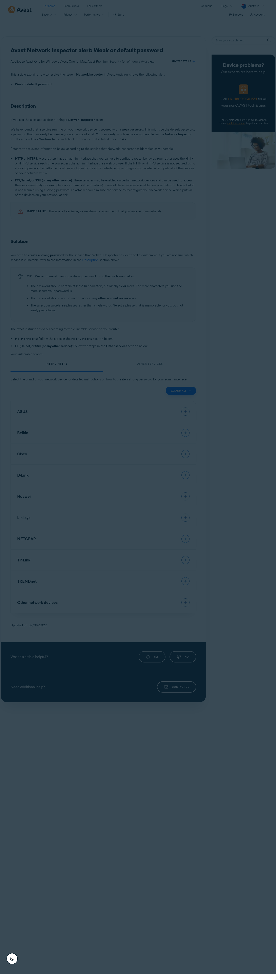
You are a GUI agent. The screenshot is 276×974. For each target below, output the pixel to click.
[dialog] (138, 487)
